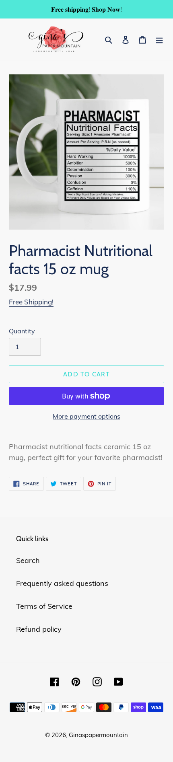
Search (28, 560)
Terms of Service (44, 606)
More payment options (86, 416)
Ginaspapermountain (98, 735)
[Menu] (159, 39)
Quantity (22, 331)
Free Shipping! (31, 302)
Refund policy (39, 629)
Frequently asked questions (62, 583)
